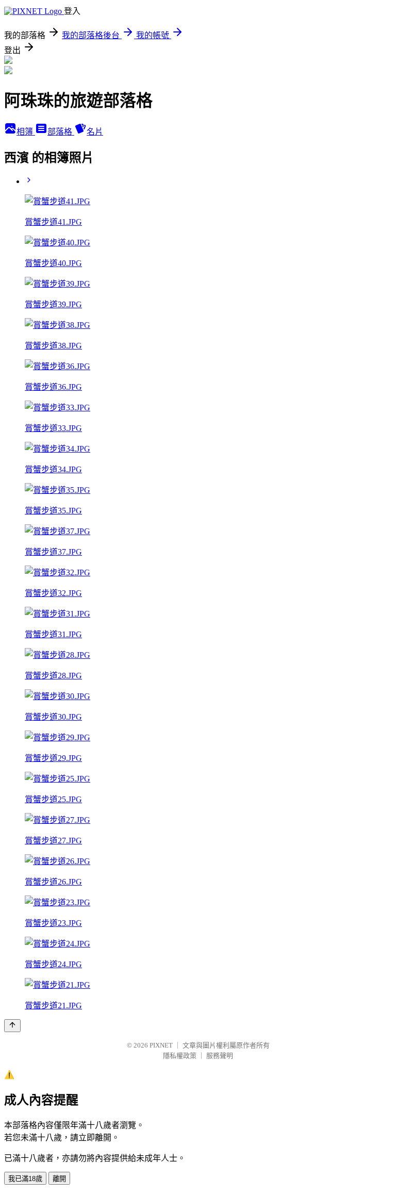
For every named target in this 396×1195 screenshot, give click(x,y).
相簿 (25, 131)
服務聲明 (219, 1055)
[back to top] (12, 1025)
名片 (95, 131)
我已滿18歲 (25, 1179)
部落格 (60, 131)
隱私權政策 (179, 1055)
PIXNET (161, 1045)
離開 (59, 1179)
